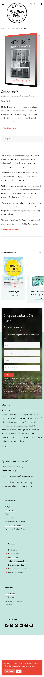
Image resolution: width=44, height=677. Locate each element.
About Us (9, 514)
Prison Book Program (14, 525)
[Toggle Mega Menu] (3, 4)
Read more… (7, 446)
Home (3, 28)
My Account (10, 593)
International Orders (13, 601)
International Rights (16, 565)
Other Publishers (12, 28)
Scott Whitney (7, 101)
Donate (36, 4)
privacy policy (10, 391)
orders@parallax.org (15, 466)
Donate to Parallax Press (15, 529)
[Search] (31, 3)
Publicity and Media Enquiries (20, 568)
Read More (17, 122)
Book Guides (13, 553)
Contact (8, 604)
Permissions (13, 557)
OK (18, 671)
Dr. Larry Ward (13, 295)
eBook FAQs (10, 510)
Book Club (12, 550)
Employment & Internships (16, 521)
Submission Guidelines (17, 561)
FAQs (7, 506)
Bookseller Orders (15, 572)
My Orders (9, 597)
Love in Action (11, 518)
